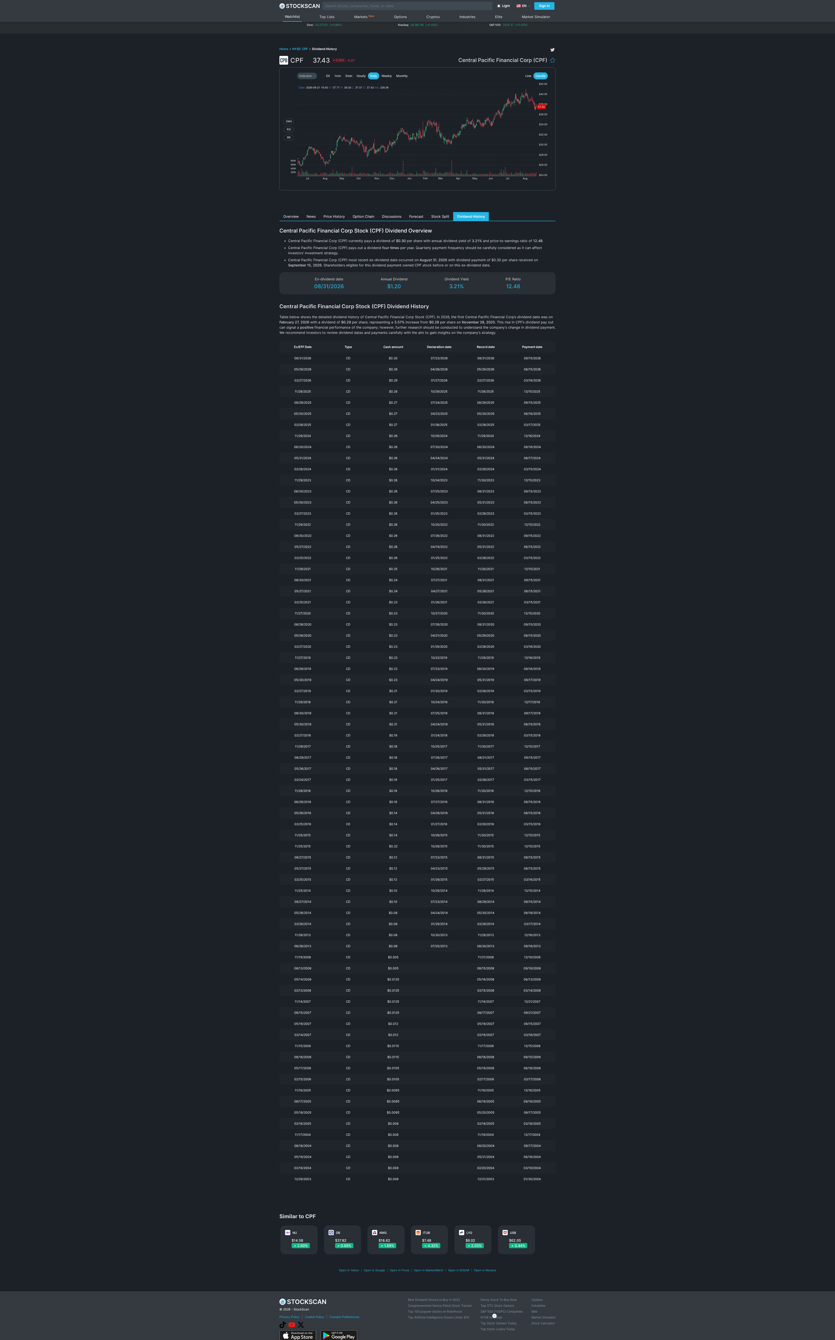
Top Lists (326, 17)
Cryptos (433, 17)
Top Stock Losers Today (498, 1329)
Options (400, 17)
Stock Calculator (543, 1323)
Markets (364, 16)
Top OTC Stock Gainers (497, 1305)
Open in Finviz (399, 1270)
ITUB (426, 1233)
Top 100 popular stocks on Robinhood (435, 1311)
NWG (383, 1233)
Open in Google (374, 1270)
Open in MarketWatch (428, 1270)
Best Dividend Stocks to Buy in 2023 (434, 1300)
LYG (469, 1233)
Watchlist (292, 16)
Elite (498, 17)
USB (513, 1233)
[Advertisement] (417, 202)
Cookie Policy (314, 1317)
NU (294, 1233)
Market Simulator (536, 17)
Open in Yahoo (349, 1270)
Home (284, 49)
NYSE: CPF (300, 49)
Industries (467, 17)
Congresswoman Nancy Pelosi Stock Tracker (440, 1305)
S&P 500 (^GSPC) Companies (502, 1311)
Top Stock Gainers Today (498, 1323)
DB (338, 1233)
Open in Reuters (485, 1270)
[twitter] (552, 50)
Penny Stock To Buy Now (499, 1300)
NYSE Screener (491, 1317)
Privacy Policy (289, 1317)
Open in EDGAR (458, 1270)
